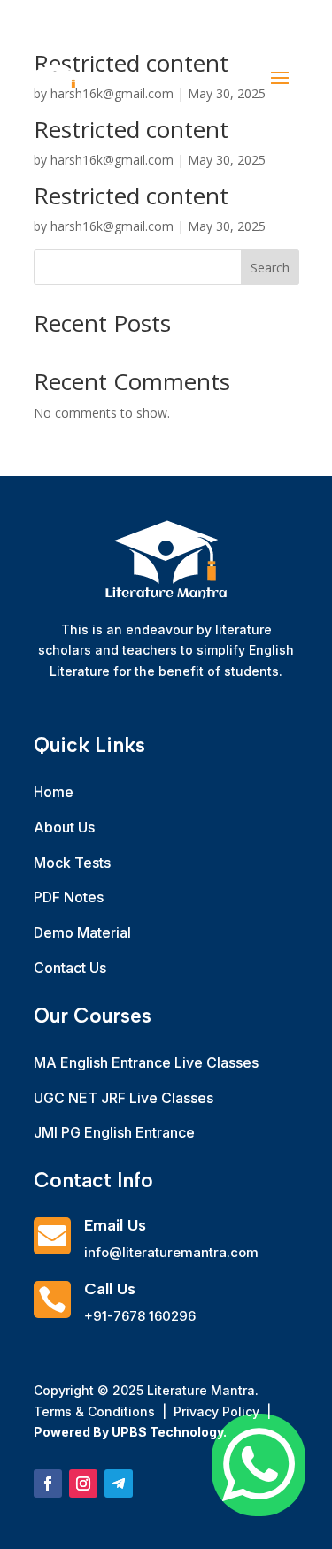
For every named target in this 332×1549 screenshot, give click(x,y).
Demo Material (82, 932)
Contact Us (70, 968)
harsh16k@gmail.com (112, 226)
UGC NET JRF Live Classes (123, 1098)
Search (270, 267)
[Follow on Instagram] (83, 1483)
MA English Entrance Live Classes (146, 1062)
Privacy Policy (214, 1411)
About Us (64, 827)
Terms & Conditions (96, 1411)
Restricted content (131, 195)
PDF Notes (69, 897)
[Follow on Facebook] (48, 1483)
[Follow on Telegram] (118, 1483)
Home (53, 792)
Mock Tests (72, 862)
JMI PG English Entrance (114, 1132)
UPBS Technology (167, 1431)
